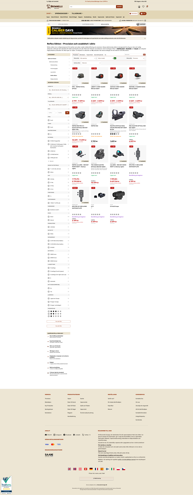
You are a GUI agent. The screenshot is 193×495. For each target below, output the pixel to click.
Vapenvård (119, 17)
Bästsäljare (48, 402)
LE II (92, 206)
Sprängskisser (61, 13)
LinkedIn (77, 435)
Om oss (138, 402)
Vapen (48, 17)
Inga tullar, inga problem (55, 347)
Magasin (80, 17)
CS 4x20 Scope (114, 206)
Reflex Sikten (74, 103)
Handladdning (87, 17)
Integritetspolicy (140, 416)
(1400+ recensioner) (101, 20)
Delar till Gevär (55, 17)
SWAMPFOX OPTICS (95, 85)
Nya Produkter (49, 405)
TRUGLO (112, 124)
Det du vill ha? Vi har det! (55, 337)
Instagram (59, 435)
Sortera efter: (77, 63)
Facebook (68, 435)
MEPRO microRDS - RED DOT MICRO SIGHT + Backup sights (80, 166)
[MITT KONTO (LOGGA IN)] (139, 6)
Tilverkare (47, 398)
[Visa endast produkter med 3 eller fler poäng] (58, 311)
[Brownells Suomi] (107, 469)
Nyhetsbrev (48, 413)
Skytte (94, 17)
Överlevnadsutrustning (86, 413)
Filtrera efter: (76, 58)
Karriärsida (139, 420)
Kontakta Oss (139, 398)
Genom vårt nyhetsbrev (55, 358)
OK (67, 112)
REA (144, 13)
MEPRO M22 (94, 126)
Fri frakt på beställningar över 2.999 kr (96, 1)
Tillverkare (77, 13)
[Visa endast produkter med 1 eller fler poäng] (58, 316)
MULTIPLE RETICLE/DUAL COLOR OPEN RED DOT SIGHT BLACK (118, 127)
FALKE (136, 48)
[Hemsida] (48, 24)
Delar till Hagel (73, 17)
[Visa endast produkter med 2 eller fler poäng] (58, 313)
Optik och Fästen (110, 17)
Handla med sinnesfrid (55, 352)
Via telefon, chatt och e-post (56, 342)
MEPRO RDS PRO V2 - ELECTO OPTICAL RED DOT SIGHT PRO (80, 127)
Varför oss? (111, 398)
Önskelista (143, 6)
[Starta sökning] (119, 6)
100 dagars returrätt (140, 1)
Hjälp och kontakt (53, 1)
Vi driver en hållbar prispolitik (56, 368)
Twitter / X (87, 435)
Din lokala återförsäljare (114, 402)
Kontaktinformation (141, 413)
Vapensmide (101, 17)
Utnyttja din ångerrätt (142, 405)
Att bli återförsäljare (141, 409)
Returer (110, 409)
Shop (49, 13)
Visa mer (52, 161)
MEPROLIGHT (121, 48)
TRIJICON (128, 48)
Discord (49, 434)
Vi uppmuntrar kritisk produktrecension (59, 363)
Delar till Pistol (64, 17)
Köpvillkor (110, 405)
